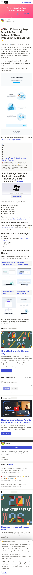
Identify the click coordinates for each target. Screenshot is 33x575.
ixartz (7, 158)
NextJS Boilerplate (7, 228)
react (27, 44)
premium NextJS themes (18, 219)
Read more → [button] (6, 433)
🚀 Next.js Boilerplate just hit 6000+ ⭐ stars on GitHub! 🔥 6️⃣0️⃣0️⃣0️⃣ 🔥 (15, 478)
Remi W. (7, 20)
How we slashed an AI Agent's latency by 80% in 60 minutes (16, 421)
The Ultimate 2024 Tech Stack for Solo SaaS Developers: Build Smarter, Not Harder (14, 470)
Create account (26, 2)
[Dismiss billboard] (31, 541)
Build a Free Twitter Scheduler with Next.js (13, 485)
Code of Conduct (12, 393)
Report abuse (22, 393)
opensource (5, 44)
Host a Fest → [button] (7, 371)
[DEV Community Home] (6, 2)
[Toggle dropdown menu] (30, 328)
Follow (16, 447)
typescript (13, 44)
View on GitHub (16, 196)
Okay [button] (4, 572)
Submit (7, 388)
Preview (14, 388)
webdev (21, 44)
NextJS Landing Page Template (11, 139)
